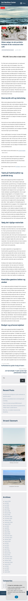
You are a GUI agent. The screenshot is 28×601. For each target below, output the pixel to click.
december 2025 (8, 516)
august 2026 (8, 501)
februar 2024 (8, 552)
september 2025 (9, 522)
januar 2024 (7, 554)
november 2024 (8, 537)
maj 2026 (7, 507)
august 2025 (8, 524)
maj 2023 (7, 570)
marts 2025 (7, 531)
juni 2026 (7, 505)
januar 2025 (7, 533)
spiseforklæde (21, 150)
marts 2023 (7, 572)
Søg (4, 377)
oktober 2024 (8, 539)
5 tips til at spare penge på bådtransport (12, 403)
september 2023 (9, 562)
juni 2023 (7, 568)
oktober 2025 (8, 520)
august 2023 (8, 564)
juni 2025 (7, 526)
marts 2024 (7, 551)
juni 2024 (7, 545)
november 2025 (8, 518)
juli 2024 (7, 543)
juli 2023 (7, 566)
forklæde (17, 166)
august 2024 (8, 541)
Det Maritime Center (8, 2)
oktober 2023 (8, 560)
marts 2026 (7, 510)
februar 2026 (8, 512)
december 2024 (8, 535)
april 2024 (7, 549)
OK (16, 597)
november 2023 (8, 558)
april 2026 (7, 509)
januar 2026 (7, 514)
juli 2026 (7, 503)
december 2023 (8, 556)
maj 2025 (7, 528)
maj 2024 (7, 547)
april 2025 (7, 530)
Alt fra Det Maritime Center (7, 50)
